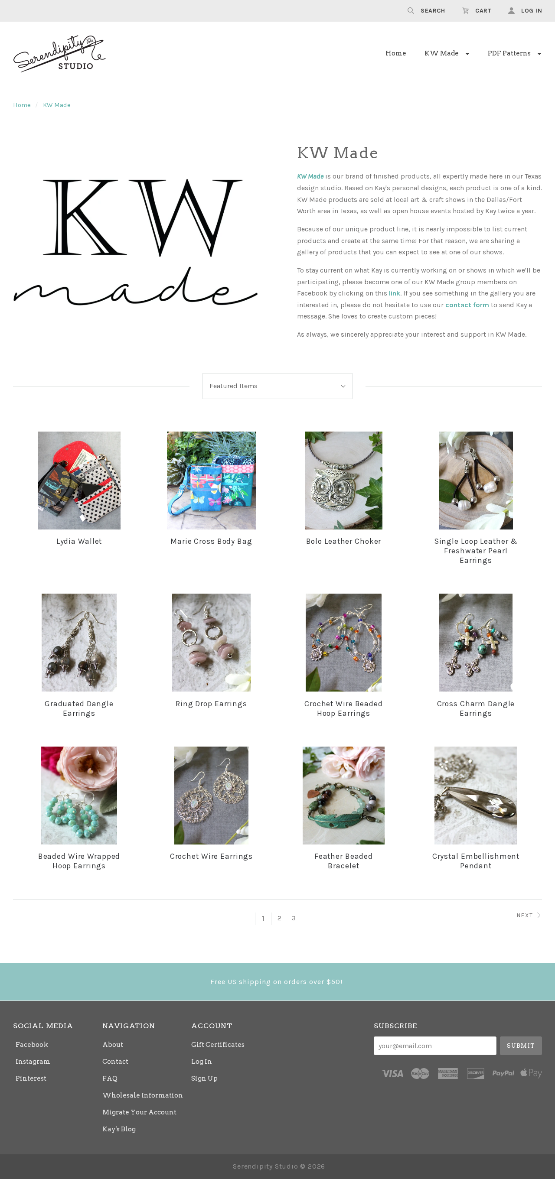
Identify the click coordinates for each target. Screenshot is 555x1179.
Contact (115, 1061)
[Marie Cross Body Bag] (212, 480)
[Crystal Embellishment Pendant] (476, 795)
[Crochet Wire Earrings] (212, 795)
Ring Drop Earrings (211, 703)
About (112, 1045)
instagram (33, 1061)
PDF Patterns (509, 53)
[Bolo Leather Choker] (344, 480)
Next (525, 915)
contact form (467, 305)
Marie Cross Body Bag (211, 541)
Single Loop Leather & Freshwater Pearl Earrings (476, 551)
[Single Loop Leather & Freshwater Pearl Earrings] (476, 480)
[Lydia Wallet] (79, 480)
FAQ (110, 1078)
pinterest (31, 1078)
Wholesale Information (142, 1095)
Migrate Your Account (139, 1112)
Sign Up (204, 1078)
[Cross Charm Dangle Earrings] (476, 643)
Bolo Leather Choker (344, 541)
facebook (32, 1045)
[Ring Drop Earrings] (212, 643)
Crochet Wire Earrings (211, 856)
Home (395, 53)
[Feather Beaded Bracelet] (344, 795)
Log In (201, 1061)
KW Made (441, 53)
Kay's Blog (119, 1129)
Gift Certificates (218, 1045)
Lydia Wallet (79, 541)
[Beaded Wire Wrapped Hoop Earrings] (79, 795)
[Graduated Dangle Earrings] (79, 643)
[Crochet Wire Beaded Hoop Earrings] (344, 643)
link (394, 293)
